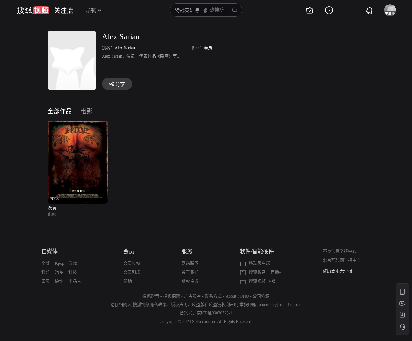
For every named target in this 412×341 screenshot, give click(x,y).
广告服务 (192, 296)
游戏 (72, 263)
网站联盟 (190, 263)
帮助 (127, 281)
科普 (45, 272)
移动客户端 (259, 263)
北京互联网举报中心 (342, 260)
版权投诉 (190, 281)
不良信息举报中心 (340, 251)
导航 (90, 10)
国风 (45, 281)
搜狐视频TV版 (262, 281)
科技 (72, 272)
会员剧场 (131, 272)
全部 (45, 263)
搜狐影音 (257, 272)
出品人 (74, 281)
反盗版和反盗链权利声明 (215, 304)
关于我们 (190, 272)
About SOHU (237, 296)
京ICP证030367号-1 (214, 313)
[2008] (78, 124)
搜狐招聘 (171, 296)
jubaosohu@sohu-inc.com (280, 304)
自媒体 (49, 251)
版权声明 (179, 304)
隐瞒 (52, 208)
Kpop (59, 263)
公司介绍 (261, 296)
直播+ (276, 272)
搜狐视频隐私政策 (149, 304)
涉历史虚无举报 (337, 271)
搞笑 (59, 281)
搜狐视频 (33, 10)
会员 (128, 251)
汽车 (59, 272)
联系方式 (213, 296)
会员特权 (131, 263)
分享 (120, 84)
